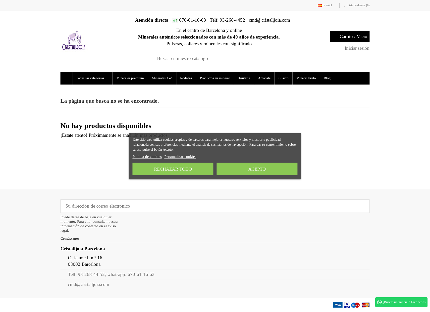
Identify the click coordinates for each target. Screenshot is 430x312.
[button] (94, 78)
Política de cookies (147, 156)
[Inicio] (67, 78)
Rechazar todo (173, 168)
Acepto (257, 168)
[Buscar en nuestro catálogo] (259, 58)
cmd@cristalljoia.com (88, 284)
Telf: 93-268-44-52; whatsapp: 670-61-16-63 (111, 274)
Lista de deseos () (358, 5)
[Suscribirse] (362, 206)
